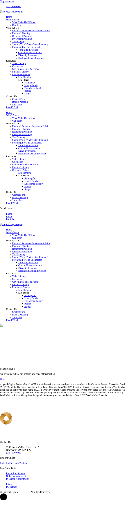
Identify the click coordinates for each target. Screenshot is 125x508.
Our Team (17, 25)
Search (3, 208)
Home (9, 17)
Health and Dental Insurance (32, 58)
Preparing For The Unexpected (27, 47)
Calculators (17, 66)
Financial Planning (21, 33)
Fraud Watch (12, 107)
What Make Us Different (24, 22)
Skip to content (7, 1)
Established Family (33, 88)
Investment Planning (22, 38)
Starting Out (30, 82)
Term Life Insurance (28, 49)
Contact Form (18, 99)
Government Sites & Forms (25, 69)
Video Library (19, 63)
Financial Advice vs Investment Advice (31, 30)
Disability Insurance (28, 55)
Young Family (31, 85)
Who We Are (12, 19)
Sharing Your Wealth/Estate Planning (30, 44)
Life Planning (24, 77)
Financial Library (20, 71)
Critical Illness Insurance (30, 52)
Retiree (27, 91)
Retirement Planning (22, 36)
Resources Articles (21, 74)
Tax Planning (18, 41)
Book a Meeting (20, 102)
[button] (3, 496)
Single (27, 93)
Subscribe (17, 104)
